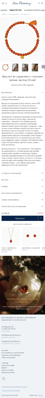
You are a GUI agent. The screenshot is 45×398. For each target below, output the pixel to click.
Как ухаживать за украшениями (13, 352)
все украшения (14, 14)
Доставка (5, 350)
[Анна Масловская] (22, 3)
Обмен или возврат (9, 357)
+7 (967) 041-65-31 (9, 329)
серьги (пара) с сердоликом (31, 248)
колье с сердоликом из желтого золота (9, 249)
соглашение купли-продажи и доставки (14, 386)
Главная (4, 14)
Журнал (4, 367)
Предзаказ (19, 218)
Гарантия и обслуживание (11, 355)
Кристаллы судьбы (8, 365)
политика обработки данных (11, 390)
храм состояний (7, 370)
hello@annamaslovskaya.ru (11, 335)
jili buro (41, 395)
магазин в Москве (8, 372)
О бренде (5, 363)
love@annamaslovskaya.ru (11, 341)
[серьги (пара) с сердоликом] (31, 236)
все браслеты (25, 14)
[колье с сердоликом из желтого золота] (11, 236)
